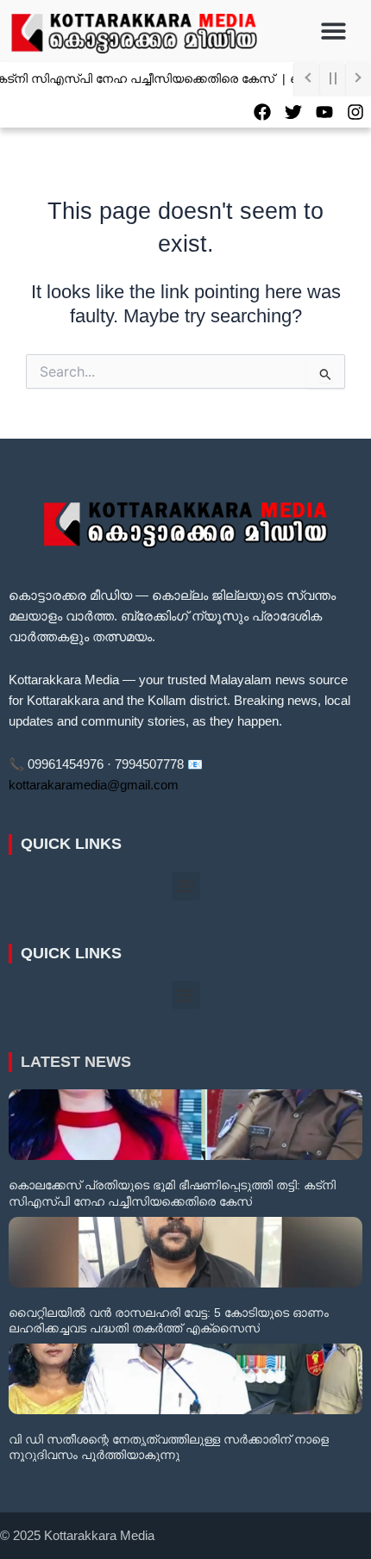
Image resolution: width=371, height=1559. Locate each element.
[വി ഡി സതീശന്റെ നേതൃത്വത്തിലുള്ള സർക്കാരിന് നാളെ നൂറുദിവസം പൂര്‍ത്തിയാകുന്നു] (185, 1379)
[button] (334, 31)
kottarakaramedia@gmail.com (94, 785)
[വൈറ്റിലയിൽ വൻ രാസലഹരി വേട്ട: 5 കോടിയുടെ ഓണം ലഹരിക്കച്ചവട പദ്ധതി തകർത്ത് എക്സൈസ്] (185, 1252)
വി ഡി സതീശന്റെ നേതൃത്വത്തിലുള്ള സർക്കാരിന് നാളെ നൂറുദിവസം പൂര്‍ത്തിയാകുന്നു (169, 1447)
